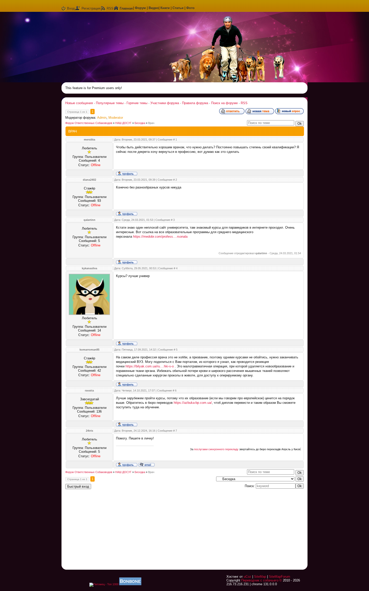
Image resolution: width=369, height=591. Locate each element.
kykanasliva (89, 268)
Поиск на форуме (224, 103)
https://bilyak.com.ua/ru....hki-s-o (150, 366)
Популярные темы (110, 103)
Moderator (115, 117)
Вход (71, 8)
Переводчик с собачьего (259, 580)
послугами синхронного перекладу (216, 449)
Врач (151, 122)
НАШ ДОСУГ (123, 122)
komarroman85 (89, 349)
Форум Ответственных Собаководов (88, 122)
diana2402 (89, 179)
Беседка (140, 122)
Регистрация (91, 8)
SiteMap (260, 576)
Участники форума (164, 103)
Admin (101, 117)
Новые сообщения (79, 103)
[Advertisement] (241, 526)
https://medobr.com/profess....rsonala (160, 236)
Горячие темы (137, 103)
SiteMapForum (279, 576)
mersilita (89, 139)
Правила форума (195, 103)
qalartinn (89, 219)
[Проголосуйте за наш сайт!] (130, 584)
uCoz (247, 576)
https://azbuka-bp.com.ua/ (193, 403)
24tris (89, 430)
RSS (110, 8)
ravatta (89, 390)
